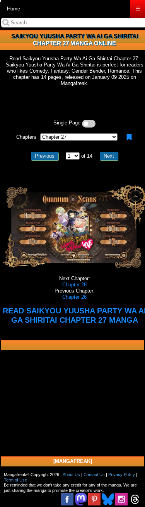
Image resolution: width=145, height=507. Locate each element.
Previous (45, 156)
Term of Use (15, 480)
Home (13, 9)
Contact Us (94, 474)
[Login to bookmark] (129, 137)
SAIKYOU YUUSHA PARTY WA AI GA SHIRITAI (74, 36)
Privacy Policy (121, 474)
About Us (71, 474)
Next (109, 156)
